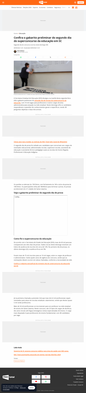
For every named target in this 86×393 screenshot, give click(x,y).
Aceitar (32, 387)
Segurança (57, 7)
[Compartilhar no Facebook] (36, 57)
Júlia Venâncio (20, 51)
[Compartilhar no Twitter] (50, 57)
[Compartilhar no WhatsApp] (21, 57)
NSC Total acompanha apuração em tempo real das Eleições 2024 (37, 355)
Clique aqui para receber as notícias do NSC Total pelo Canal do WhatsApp (40, 142)
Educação (22, 33)
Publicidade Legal (78, 376)
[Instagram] (45, 377)
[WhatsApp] (45, 381)
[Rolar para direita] (69, 7)
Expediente (80, 373)
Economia (42, 7)
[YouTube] (36, 381)
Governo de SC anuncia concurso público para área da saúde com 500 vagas (41, 351)
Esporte (35, 7)
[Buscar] (75, 2)
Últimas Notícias (16, 7)
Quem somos (79, 370)
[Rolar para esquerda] (9, 7)
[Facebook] (36, 377)
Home (16, 33)
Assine (81, 2)
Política (64, 7)
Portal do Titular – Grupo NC (75, 385)
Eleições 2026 (27, 7)
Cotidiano (50, 7)
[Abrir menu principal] (3, 2)
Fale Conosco (79, 379)
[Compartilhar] (65, 57)
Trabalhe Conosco (78, 382)
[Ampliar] (70, 63)
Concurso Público (19, 361)
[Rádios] (76, 7)
